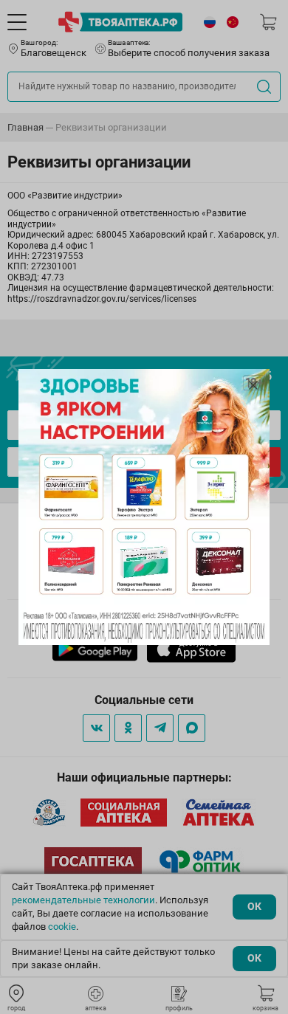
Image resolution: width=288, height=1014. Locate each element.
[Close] (253, 385)
